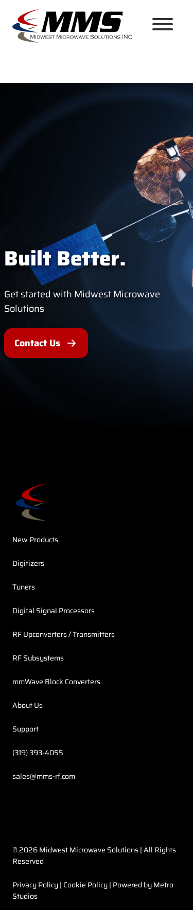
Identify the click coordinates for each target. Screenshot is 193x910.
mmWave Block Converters (56, 681)
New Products (35, 539)
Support (25, 729)
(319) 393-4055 (37, 752)
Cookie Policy (85, 884)
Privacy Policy (35, 884)
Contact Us (37, 343)
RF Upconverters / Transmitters (63, 634)
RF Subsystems (38, 658)
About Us (27, 705)
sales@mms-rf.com (43, 776)
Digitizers (28, 563)
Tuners (23, 587)
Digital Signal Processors (53, 610)
